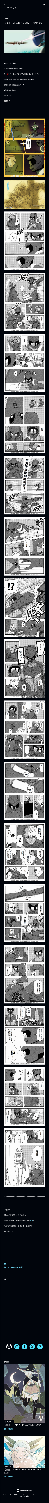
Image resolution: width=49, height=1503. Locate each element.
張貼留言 (10, 1429)
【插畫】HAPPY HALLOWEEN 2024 (22, 1424)
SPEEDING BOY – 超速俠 (15, 1267)
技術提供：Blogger (26, 1490)
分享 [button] (5, 1264)
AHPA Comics (11, 8)
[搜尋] (44, 3)
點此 (31, 1220)
